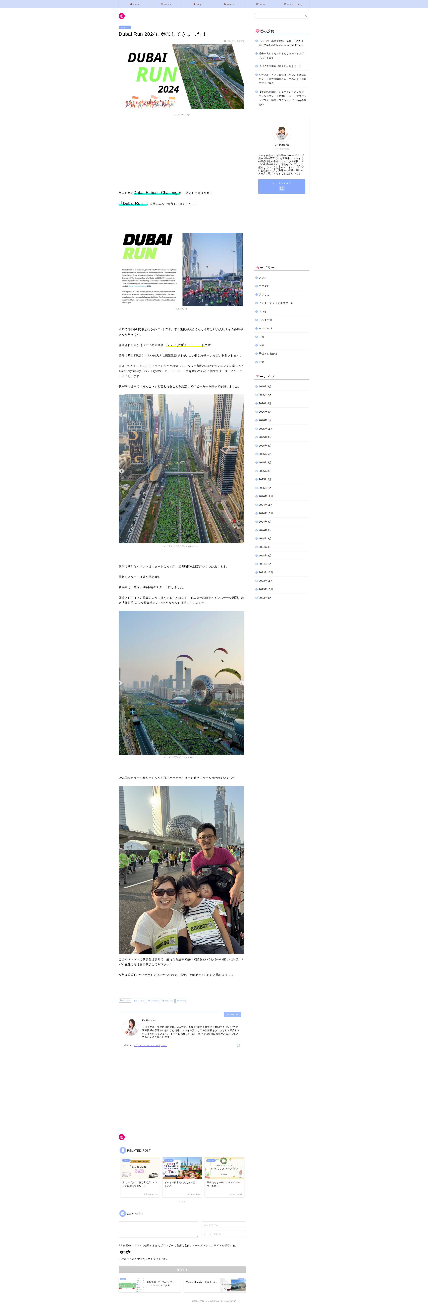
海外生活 (182, 1001)
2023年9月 (265, 597)
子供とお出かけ (268, 353)
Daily (199, 4)
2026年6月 (265, 403)
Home (136, 4)
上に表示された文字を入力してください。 (144, 1259)
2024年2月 (265, 555)
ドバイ (263, 311)
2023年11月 (266, 580)
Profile (167, 4)
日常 (261, 362)
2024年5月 (265, 538)
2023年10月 (266, 589)
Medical (231, 4)
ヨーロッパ (265, 328)
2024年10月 (266, 513)
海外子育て (168, 1001)
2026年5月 (265, 411)
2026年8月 (265, 386)
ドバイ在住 (139, 1001)
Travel (262, 4)
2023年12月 (266, 572)
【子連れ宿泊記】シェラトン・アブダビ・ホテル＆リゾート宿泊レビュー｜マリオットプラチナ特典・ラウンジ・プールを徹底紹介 (282, 98)
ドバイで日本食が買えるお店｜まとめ (280, 66)
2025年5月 (265, 462)
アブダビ (264, 286)
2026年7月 (265, 394)
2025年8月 (265, 445)
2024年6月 (265, 530)
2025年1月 (265, 487)
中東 (261, 336)
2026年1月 (265, 420)
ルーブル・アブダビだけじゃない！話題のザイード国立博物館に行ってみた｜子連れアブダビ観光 (282, 79)
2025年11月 (266, 428)
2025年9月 (265, 437)
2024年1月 (265, 563)
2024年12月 (266, 496)
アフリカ (264, 294)
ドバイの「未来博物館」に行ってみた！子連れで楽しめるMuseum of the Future (282, 43)
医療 (261, 345)
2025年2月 (265, 479)
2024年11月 (266, 504)
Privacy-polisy (294, 4)
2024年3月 (265, 547)
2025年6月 (265, 454)
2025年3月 (265, 471)
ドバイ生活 (125, 27)
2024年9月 (265, 521)
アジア (263, 277)
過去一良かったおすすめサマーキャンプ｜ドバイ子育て (282, 55)
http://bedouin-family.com (150, 1045)
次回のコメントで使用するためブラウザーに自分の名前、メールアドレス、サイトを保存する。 (180, 1245)
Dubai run (126, 1001)
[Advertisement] (181, 140)
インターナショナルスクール (276, 303)
